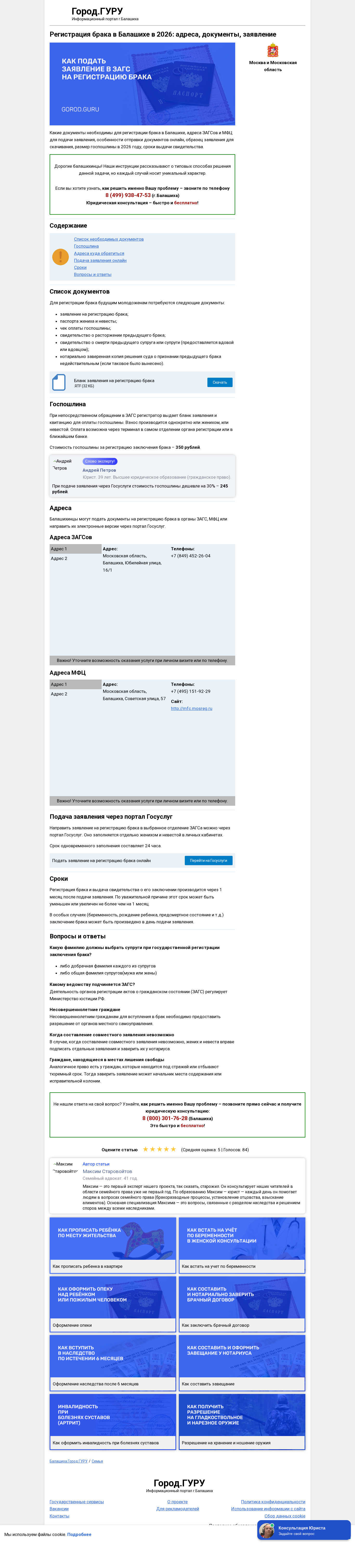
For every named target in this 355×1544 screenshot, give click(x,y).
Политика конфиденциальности (273, 1501)
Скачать (220, 382)
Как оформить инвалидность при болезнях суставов (106, 1442)
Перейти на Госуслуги (208, 860)
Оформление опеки (72, 1325)
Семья (97, 1461)
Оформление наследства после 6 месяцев (96, 1383)
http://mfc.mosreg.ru (191, 708)
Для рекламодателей (177, 1508)
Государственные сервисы (77, 1501)
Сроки (80, 267)
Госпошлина (86, 246)
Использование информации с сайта (268, 1508)
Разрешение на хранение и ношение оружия (226, 1442)
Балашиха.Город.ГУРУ (69, 1461)
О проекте (177, 1501)
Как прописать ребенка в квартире (87, 1266)
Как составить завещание (208, 1383)
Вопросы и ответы (92, 274)
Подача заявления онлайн (100, 260)
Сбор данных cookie (285, 1516)
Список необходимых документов (109, 239)
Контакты (59, 1516)
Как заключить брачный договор (215, 1325)
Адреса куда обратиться (99, 253)
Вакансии (59, 1508)
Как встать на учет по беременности (218, 1266)
